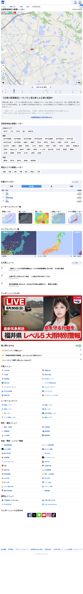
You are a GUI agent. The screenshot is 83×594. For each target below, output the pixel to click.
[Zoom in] (3, 65)
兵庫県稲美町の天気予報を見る (41, 117)
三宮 (11, 131)
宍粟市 (28, 149)
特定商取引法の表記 (36, 549)
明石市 (39, 142)
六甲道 (18, 131)
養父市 (12, 160)
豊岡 (7, 201)
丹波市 (5, 149)
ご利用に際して (57, 549)
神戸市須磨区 (49, 139)
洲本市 (53, 142)
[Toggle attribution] (3, 82)
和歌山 (32, 171)
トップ (3, 6)
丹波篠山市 (76, 146)
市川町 (5, 153)
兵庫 (28, 6)
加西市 (68, 146)
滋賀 (4, 171)
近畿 (21, 6)
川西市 (47, 146)
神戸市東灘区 (7, 139)
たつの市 (42, 149)
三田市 (61, 146)
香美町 (26, 160)
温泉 (7, 194)
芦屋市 (60, 142)
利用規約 (10, 549)
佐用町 (39, 153)
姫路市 (26, 142)
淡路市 (22, 149)
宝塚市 (27, 146)
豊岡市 (5, 160)
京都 (10, 171)
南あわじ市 (13, 149)
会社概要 (3, 549)
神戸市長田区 (38, 139)
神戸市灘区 (17, 139)
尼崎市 (32, 142)
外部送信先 (48, 549)
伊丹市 (66, 142)
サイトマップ (78, 549)
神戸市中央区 (7, 142)
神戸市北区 (70, 139)
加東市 (35, 149)
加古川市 (6, 146)
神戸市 (5, 131)
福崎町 (12, 153)
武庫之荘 (30, 131)
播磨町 (72, 149)
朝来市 (19, 160)
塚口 (24, 131)
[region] (41, 48)
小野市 (54, 146)
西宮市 (46, 142)
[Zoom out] (3, 68)
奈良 (26, 171)
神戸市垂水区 (60, 139)
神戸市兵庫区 (28, 139)
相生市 (73, 142)
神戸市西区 (17, 142)
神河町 (19, 153)
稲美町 (65, 149)
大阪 (15, 171)
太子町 (26, 153)
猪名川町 (50, 149)
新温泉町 (33, 160)
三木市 (34, 146)
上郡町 (33, 153)
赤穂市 (14, 146)
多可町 (58, 149)
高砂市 (41, 146)
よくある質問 (68, 549)
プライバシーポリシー (22, 549)
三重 (38, 171)
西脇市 (20, 146)
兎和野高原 (9, 198)
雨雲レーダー (13, 6)
